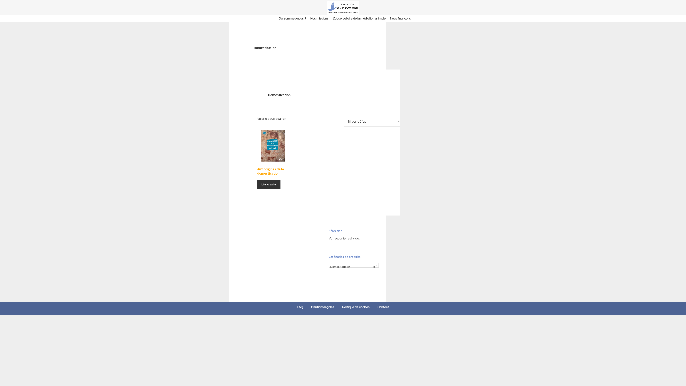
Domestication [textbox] (352, 266)
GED (343, 8)
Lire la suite (269, 184)
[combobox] (354, 265)
